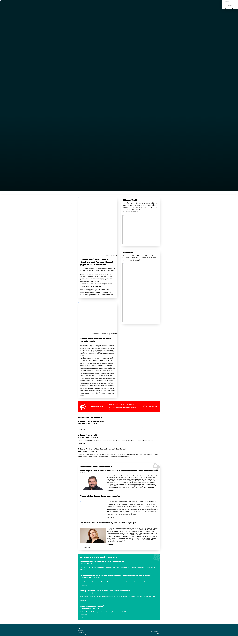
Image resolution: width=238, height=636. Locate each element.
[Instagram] (85, 2)
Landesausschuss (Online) (92, 606)
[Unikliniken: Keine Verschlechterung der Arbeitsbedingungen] (93, 535)
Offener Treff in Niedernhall (91, 421)
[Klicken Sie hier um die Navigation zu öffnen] (235, 2)
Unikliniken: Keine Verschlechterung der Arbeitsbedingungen (108, 523)
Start (81, 192)
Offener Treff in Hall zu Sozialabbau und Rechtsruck (102, 449)
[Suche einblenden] (232, 2)
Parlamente (229, 5)
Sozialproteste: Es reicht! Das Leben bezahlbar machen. (105, 591)
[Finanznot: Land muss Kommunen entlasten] (93, 508)
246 (85, 547)
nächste (88, 547)
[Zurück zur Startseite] (78, 192)
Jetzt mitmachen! (151, 407)
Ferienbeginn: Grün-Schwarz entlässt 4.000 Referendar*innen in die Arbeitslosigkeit (119, 470)
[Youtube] (89, 2)
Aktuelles (80, 630)
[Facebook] (78, 2)
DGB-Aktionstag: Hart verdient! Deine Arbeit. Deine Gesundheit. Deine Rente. (115, 575)
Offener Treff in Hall (87, 435)
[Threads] (80, 2)
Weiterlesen (82, 429)
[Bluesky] (82, 2)
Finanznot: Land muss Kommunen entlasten (100, 496)
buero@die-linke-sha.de (154, 635)
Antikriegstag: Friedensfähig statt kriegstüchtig (102, 561)
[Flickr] (91, 2)
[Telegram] (87, 2)
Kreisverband (230, 9)
